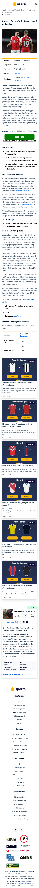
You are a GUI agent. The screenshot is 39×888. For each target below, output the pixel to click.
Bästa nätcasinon (19, 797)
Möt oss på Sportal (19, 705)
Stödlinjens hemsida (18, 883)
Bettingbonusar (19, 808)
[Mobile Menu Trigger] (3, 4)
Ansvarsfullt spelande (19, 735)
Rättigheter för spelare (19, 746)
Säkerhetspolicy (19, 771)
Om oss (19, 702)
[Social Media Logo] (16, 830)
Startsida (4, 10)
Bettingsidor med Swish (19, 812)
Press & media (19, 779)
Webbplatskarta (19, 786)
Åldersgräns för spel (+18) (20, 738)
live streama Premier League (24, 191)
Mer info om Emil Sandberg (11, 675)
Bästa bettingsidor (19, 804)
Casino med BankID (20, 815)
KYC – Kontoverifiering (19, 775)
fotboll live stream (26, 204)
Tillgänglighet (19, 782)
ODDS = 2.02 (19, 137)
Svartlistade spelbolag (19, 753)
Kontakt (19, 720)
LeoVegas (17, 316)
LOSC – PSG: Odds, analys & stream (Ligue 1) (18, 465)
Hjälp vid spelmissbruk (19, 742)
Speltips (11, 10)
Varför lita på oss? (19, 709)
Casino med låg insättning (20, 819)
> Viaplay (17, 73)
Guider (20, 764)
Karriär (19, 723)
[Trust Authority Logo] (12, 846)
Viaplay (12, 220)
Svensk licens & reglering (19, 749)
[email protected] (12, 622)
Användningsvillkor (19, 768)
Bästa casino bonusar (19, 801)
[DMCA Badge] (12, 839)
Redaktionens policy (19, 713)
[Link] (19, 369)
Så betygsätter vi (19, 716)
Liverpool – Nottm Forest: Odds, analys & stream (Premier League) (17, 425)
